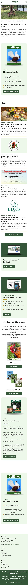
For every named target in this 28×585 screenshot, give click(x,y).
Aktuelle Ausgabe (5, 566)
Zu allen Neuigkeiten (14, 234)
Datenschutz (4, 553)
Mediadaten (4, 567)
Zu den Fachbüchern (14, 393)
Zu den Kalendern (14, 366)
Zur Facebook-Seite (9, 266)
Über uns (3, 563)
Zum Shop (6, 314)
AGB (2, 550)
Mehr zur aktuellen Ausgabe (11, 91)
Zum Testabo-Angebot (9, 456)
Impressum (3, 552)
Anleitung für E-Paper (6, 555)
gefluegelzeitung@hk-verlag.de (12, 544)
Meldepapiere (4, 564)
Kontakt (3, 556)
